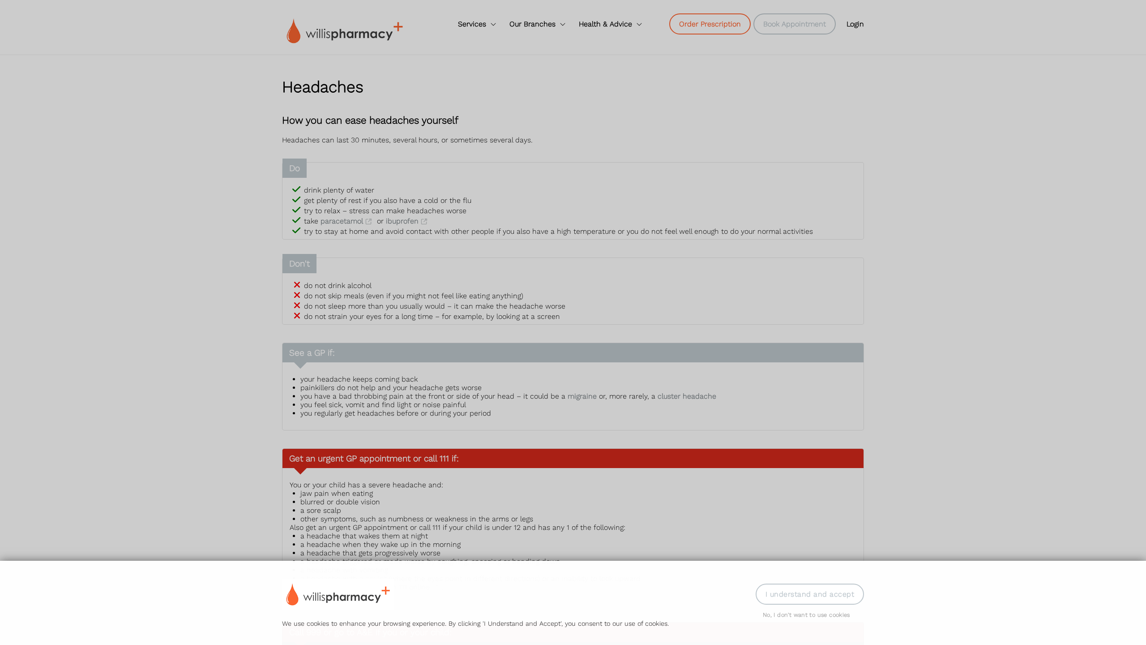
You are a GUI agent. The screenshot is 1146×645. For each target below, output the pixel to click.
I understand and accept (809, 594)
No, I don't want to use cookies (806, 614)
